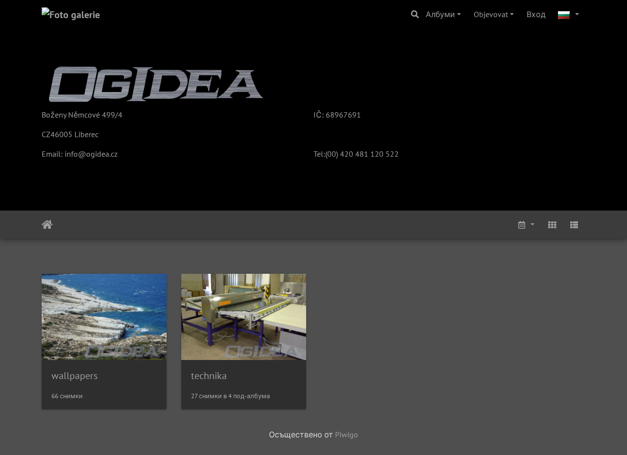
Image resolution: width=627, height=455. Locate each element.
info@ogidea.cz (91, 154)
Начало (47, 224)
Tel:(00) (326, 154)
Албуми (440, 14)
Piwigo (346, 434)
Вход (536, 14)
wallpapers (74, 375)
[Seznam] (574, 225)
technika (209, 375)
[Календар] (525, 225)
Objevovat (491, 14)
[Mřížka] (552, 225)
